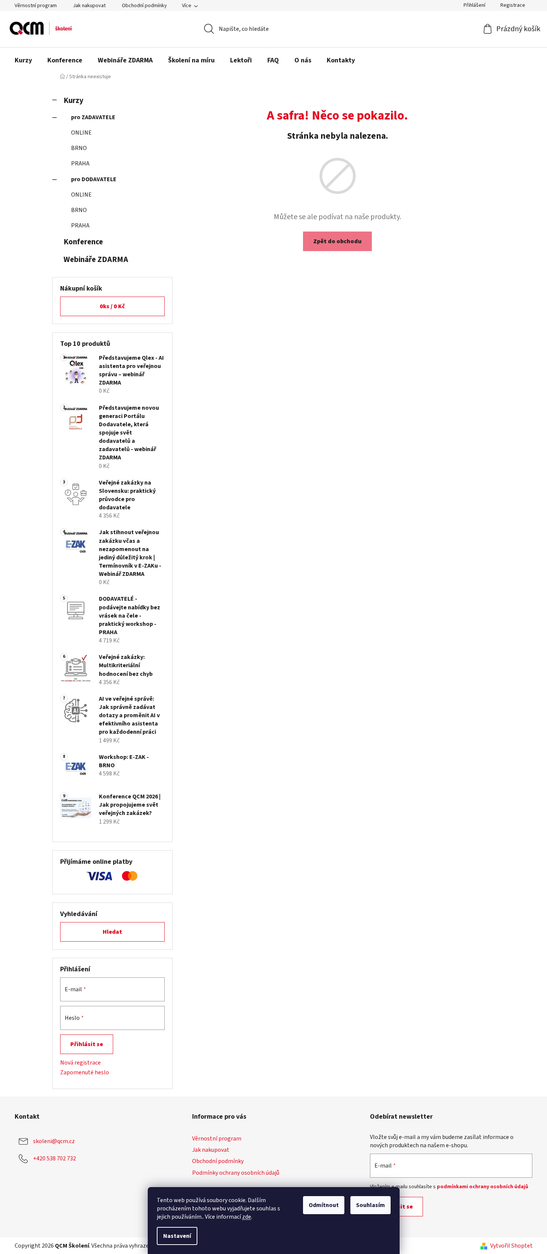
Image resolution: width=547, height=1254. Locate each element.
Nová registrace (80, 1063)
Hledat (112, 932)
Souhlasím (370, 1205)
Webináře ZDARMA (96, 259)
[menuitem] (23, 60)
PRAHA (80, 163)
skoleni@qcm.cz (54, 1141)
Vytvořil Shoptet (511, 1246)
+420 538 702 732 (54, 1158)
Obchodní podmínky (144, 5)
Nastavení (177, 1236)
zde (246, 1217)
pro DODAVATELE (94, 179)
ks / (112, 306)
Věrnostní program (36, 5)
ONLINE (81, 133)
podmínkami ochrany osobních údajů (482, 1186)
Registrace (512, 5)
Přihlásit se (86, 1044)
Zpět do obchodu (337, 241)
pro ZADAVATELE (93, 117)
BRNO (79, 148)
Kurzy (73, 100)
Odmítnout (324, 1205)
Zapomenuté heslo (84, 1072)
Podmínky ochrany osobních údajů (235, 1173)
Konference (83, 241)
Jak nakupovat (89, 5)
